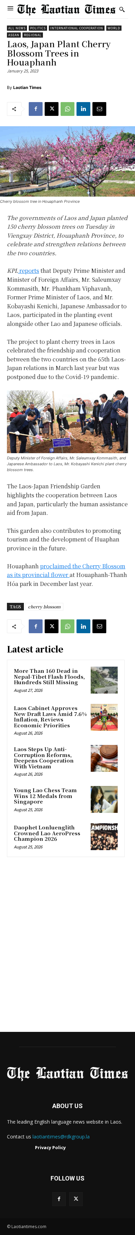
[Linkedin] (83, 109)
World (114, 28)
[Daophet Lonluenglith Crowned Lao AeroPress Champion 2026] (104, 836)
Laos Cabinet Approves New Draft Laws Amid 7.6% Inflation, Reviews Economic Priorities (50, 716)
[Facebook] (36, 109)
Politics (38, 28)
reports (28, 271)
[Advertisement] (67, 946)
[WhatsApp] (67, 109)
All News (17, 28)
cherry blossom (44, 606)
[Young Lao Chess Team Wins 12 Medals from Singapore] (104, 799)
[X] (51, 109)
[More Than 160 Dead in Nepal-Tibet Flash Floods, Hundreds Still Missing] (104, 680)
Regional (33, 35)
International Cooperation (76, 28)
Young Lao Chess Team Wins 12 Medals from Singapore (45, 795)
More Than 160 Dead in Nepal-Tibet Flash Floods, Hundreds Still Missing (49, 676)
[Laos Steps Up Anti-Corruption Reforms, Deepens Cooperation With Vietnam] (104, 758)
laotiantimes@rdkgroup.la (61, 1136)
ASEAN (13, 35)
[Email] (99, 109)
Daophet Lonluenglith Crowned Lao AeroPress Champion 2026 (47, 833)
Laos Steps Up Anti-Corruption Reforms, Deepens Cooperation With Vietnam (44, 757)
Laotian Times (27, 87)
